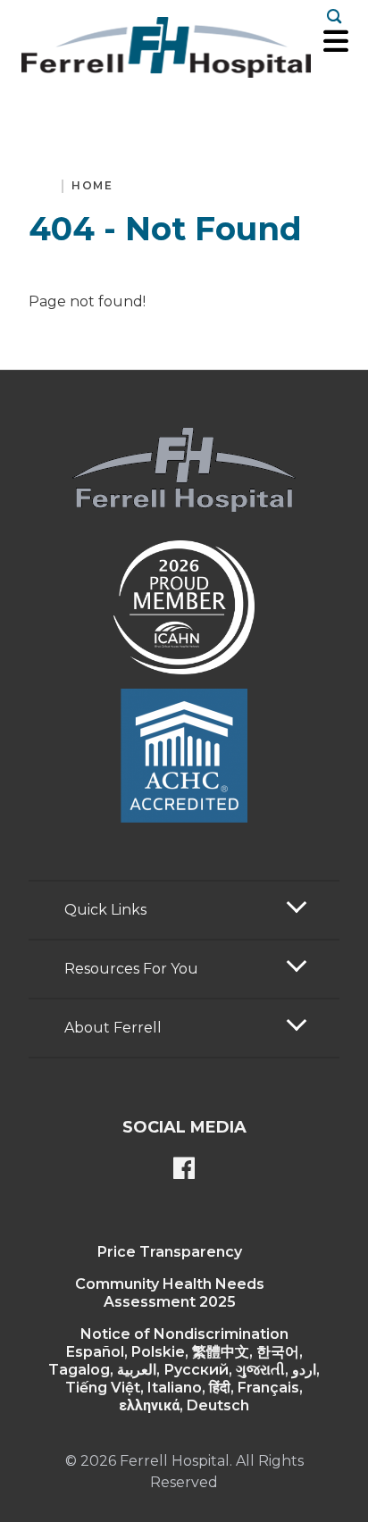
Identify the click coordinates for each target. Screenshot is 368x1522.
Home (92, 185)
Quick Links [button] (105, 909)
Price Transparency (169, 1251)
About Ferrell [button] (113, 1027)
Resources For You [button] (131, 968)
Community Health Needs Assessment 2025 (169, 1292)
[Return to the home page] (166, 47)
